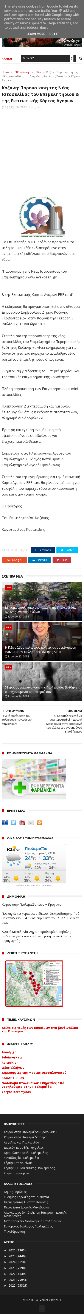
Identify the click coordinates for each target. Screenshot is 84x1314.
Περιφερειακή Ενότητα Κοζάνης (26, 1202)
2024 (12, 1262)
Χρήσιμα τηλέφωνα (17, 1173)
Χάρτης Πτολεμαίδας (18, 1163)
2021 (12, 1280)
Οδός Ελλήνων (13, 1068)
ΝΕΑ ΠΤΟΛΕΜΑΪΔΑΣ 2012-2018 (43, 1299)
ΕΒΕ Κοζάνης (22, 72)
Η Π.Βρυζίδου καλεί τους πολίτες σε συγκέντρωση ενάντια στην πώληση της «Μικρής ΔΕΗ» (40, 649)
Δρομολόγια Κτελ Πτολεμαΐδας (26, 1153)
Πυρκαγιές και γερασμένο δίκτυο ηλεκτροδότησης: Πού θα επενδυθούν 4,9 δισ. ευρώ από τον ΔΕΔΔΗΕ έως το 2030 (40, 918)
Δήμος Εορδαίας (15, 1192)
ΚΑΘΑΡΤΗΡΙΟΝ (13, 1078)
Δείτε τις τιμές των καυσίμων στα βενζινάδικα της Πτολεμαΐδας (40, 1029)
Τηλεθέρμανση (14, 1231)
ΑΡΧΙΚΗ (7, 58)
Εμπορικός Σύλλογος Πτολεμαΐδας (28, 1226)
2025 (12, 1256)
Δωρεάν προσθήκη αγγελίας (24, 1147)
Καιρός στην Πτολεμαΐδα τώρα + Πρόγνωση (32, 904)
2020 (12, 1285)
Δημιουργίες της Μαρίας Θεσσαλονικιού (34, 1073)
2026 (12, 1250)
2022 (12, 1274)
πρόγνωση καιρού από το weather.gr (34, 885)
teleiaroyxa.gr (13, 1057)
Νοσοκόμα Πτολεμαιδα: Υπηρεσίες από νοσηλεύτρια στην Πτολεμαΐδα (33, 1085)
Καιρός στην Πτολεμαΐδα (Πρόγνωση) (30, 1132)
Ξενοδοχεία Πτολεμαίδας (21, 1158)
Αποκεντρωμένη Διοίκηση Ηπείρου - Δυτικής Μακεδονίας (35, 1214)
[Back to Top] (42, 1308)
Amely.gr (9, 1052)
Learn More (35, 34)
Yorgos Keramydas (16, 1092)
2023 (12, 1268)
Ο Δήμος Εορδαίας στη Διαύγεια (26, 1197)
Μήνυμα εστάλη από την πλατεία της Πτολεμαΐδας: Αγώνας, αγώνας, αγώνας (40, 609)
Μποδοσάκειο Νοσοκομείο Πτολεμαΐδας (32, 1221)
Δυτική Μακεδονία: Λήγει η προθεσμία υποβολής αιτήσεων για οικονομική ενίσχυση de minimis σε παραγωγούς (36, 936)
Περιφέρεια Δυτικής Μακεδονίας (26, 1207)
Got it (54, 34)
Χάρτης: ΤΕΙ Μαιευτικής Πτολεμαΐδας (29, 1168)
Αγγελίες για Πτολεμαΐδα (21, 1142)
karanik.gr (10, 1062)
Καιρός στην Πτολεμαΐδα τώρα (25, 1137)
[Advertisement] (42, 152)
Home (5, 72)
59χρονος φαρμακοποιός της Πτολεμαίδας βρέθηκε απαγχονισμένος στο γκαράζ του (41, 689)
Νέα (38, 72)
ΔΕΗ (8, 587)
